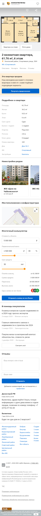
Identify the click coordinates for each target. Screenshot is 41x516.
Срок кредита (7, 260)
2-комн (36, 432)
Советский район (8, 445)
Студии (36, 426)
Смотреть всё (20, 345)
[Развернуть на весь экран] (35, 210)
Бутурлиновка (25, 435)
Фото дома (26, 47)
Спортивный (26, 150)
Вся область (24, 444)
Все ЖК (4, 453)
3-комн (36, 435)
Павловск (23, 438)
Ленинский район (8, 442)
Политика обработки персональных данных (18, 500)
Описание (5, 68)
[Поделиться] (36, 10)
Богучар (23, 429)
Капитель (25, 154)
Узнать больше (27, 514)
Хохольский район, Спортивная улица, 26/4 (21, 61)
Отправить (20, 381)
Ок (36, 514)
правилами (20, 388)
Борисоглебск (25, 432)
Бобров (22, 426)
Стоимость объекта (9, 236)
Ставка (29, 260)
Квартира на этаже (11, 47)
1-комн (36, 429)
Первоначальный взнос (10, 246)
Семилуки (23, 441)
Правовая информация (10, 491)
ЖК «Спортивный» (9, 64)
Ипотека (23, 68)
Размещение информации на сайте (15, 495)
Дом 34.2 (25, 146)
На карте (14, 68)
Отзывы (31, 68)
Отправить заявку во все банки (20, 298)
